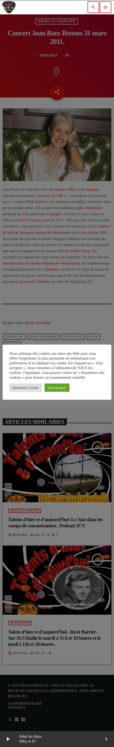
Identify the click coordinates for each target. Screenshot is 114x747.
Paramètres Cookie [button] (25, 388)
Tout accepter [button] (57, 388)
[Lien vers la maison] (9, 7)
